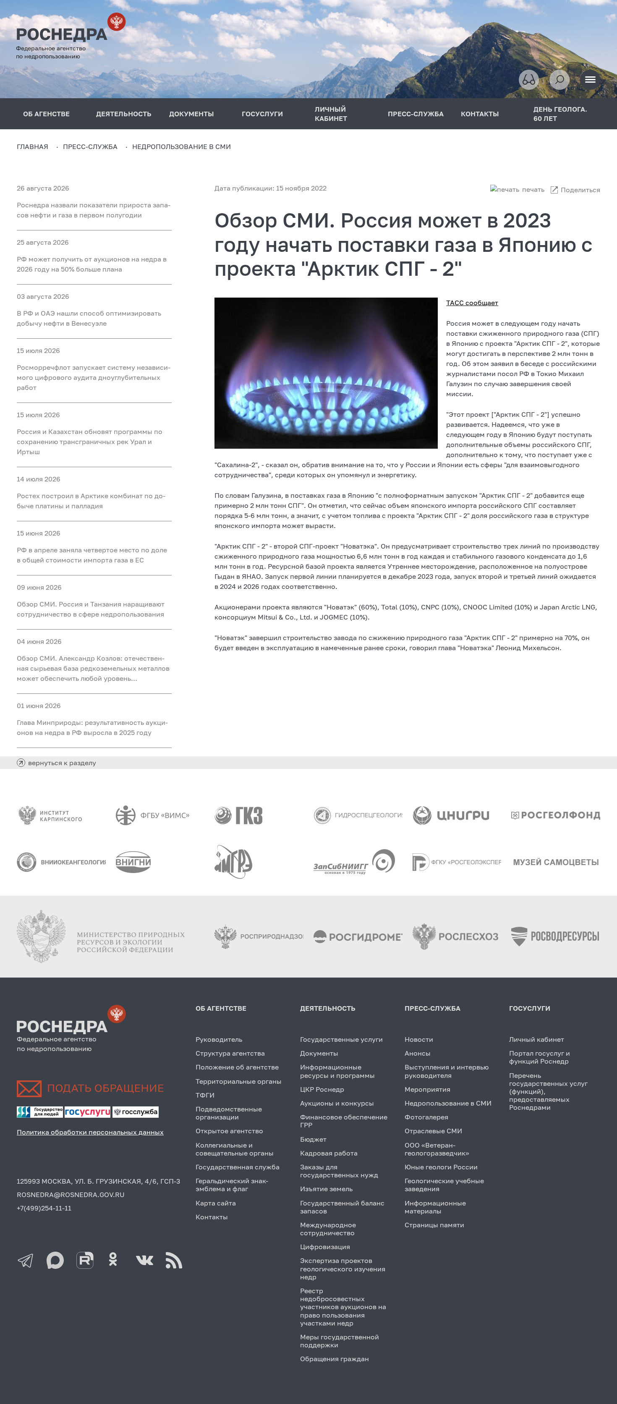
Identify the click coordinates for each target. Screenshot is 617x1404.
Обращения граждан (334, 1358)
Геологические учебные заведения (444, 1185)
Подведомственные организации (229, 1113)
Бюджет (313, 1139)
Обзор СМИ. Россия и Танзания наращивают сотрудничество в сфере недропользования (91, 609)
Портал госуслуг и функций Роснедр (539, 1057)
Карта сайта (216, 1203)
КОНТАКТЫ (480, 114)
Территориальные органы (239, 1081)
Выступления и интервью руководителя (447, 1071)
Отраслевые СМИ (433, 1131)
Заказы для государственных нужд (339, 1171)
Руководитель (219, 1039)
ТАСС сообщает (472, 302)
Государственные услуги (341, 1039)
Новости (419, 1039)
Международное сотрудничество (328, 1229)
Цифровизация (325, 1246)
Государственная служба (238, 1167)
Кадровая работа (329, 1153)
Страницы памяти (434, 1225)
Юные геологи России (441, 1167)
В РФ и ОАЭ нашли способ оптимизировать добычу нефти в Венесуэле (89, 318)
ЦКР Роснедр (322, 1089)
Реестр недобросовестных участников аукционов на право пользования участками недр (343, 1306)
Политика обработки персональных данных (90, 1132)
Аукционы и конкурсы (337, 1103)
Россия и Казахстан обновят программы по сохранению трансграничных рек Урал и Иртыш (89, 441)
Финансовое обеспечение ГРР (343, 1121)
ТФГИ (205, 1095)
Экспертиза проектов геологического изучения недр (342, 1268)
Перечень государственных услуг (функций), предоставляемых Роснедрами (548, 1091)
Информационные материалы (435, 1207)
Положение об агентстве (237, 1067)
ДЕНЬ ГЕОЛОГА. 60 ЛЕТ (560, 114)
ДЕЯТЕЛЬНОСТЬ (124, 114)
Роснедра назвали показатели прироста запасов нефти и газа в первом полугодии (93, 210)
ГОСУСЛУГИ (262, 114)
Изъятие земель (326, 1188)
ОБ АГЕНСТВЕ (46, 114)
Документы (319, 1053)
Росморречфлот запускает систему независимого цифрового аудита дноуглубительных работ (93, 377)
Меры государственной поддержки (339, 1341)
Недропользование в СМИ (448, 1103)
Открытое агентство (229, 1131)
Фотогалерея (426, 1117)
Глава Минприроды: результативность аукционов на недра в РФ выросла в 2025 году (92, 727)
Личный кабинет (536, 1039)
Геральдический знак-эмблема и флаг (232, 1185)
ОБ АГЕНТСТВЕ (221, 1008)
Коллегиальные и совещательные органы (235, 1149)
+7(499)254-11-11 (44, 1208)
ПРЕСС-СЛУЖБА (416, 114)
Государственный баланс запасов (342, 1207)
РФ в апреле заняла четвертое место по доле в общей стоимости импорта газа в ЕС (92, 555)
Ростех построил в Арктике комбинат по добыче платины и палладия (91, 501)
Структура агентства (230, 1053)
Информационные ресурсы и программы (337, 1071)
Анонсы (418, 1053)
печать (533, 189)
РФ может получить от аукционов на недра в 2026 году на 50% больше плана (92, 264)
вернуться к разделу (62, 762)
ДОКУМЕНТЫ (191, 114)
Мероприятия (427, 1089)
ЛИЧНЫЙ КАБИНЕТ (331, 114)
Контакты (212, 1217)
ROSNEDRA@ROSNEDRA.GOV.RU (71, 1194)
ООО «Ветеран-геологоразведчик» (437, 1149)
